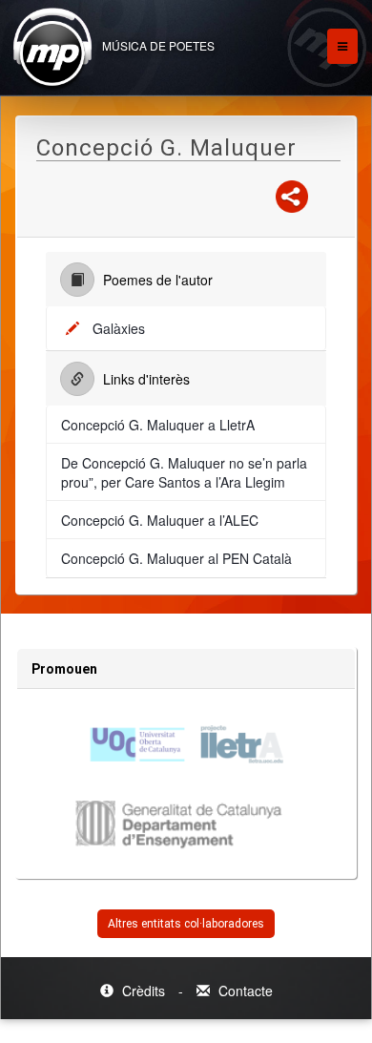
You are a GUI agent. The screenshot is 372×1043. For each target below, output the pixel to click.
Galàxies (119, 328)
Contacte (244, 990)
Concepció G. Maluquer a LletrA (158, 424)
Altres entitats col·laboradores (186, 923)
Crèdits (143, 990)
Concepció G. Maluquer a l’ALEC (159, 520)
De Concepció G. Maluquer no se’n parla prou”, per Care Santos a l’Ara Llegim (184, 472)
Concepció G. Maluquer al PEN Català (176, 558)
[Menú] (342, 46)
